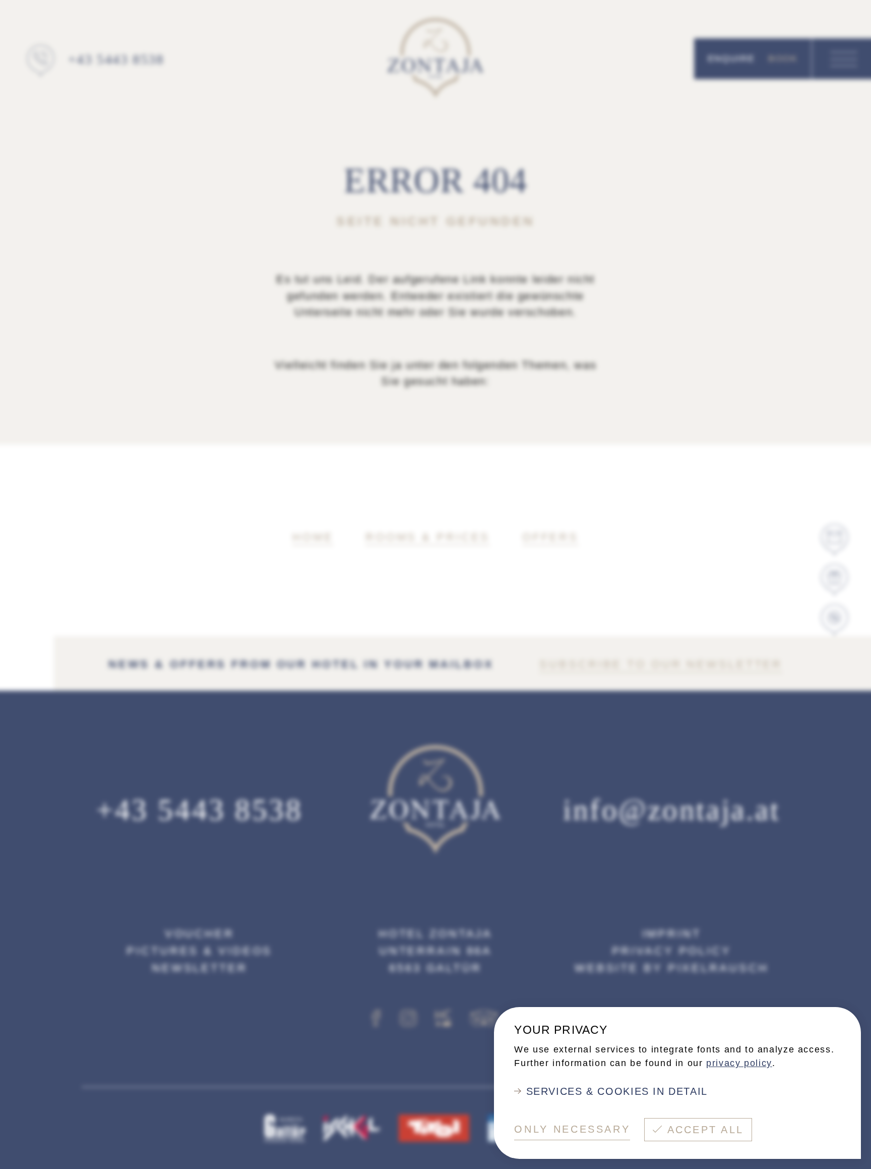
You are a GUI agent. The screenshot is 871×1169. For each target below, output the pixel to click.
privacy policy (739, 1063)
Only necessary (572, 1129)
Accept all (705, 1129)
